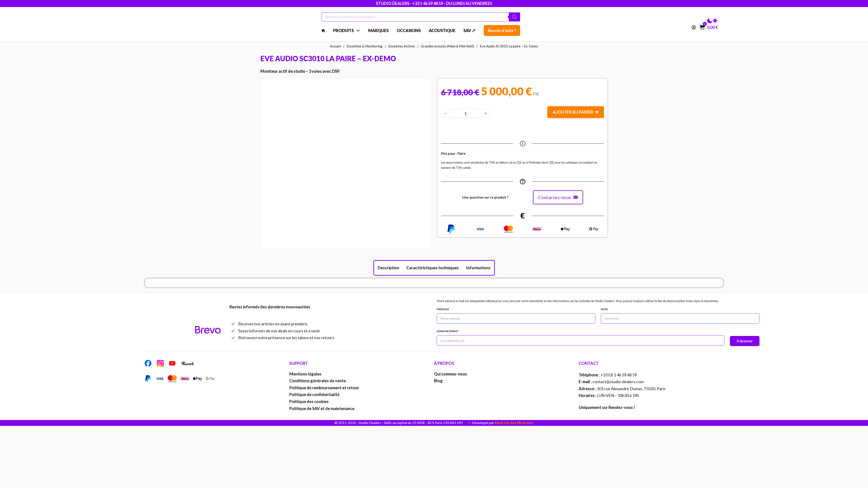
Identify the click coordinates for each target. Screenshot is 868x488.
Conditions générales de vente (317, 380)
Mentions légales (305, 373)
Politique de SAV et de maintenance (321, 408)
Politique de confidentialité (314, 394)
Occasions (409, 30)
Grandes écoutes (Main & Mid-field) (447, 46)
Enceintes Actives (401, 46)
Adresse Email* (447, 331)
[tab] (388, 268)
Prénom (443, 309)
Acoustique (442, 30)
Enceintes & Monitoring (364, 46)
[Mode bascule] (712, 21)
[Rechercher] (514, 16)
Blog (438, 380)
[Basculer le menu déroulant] (358, 30)
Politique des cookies (309, 401)
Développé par (502, 423)
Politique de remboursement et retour (324, 387)
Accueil (335, 46)
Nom (604, 309)
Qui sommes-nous (450, 373)
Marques (378, 30)
